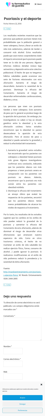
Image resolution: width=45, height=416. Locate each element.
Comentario (9, 316)
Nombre (7, 346)
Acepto (22, 398)
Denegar (22, 404)
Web (5, 371)
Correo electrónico (12, 359)
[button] (41, 384)
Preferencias (22, 410)
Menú (39, 4)
